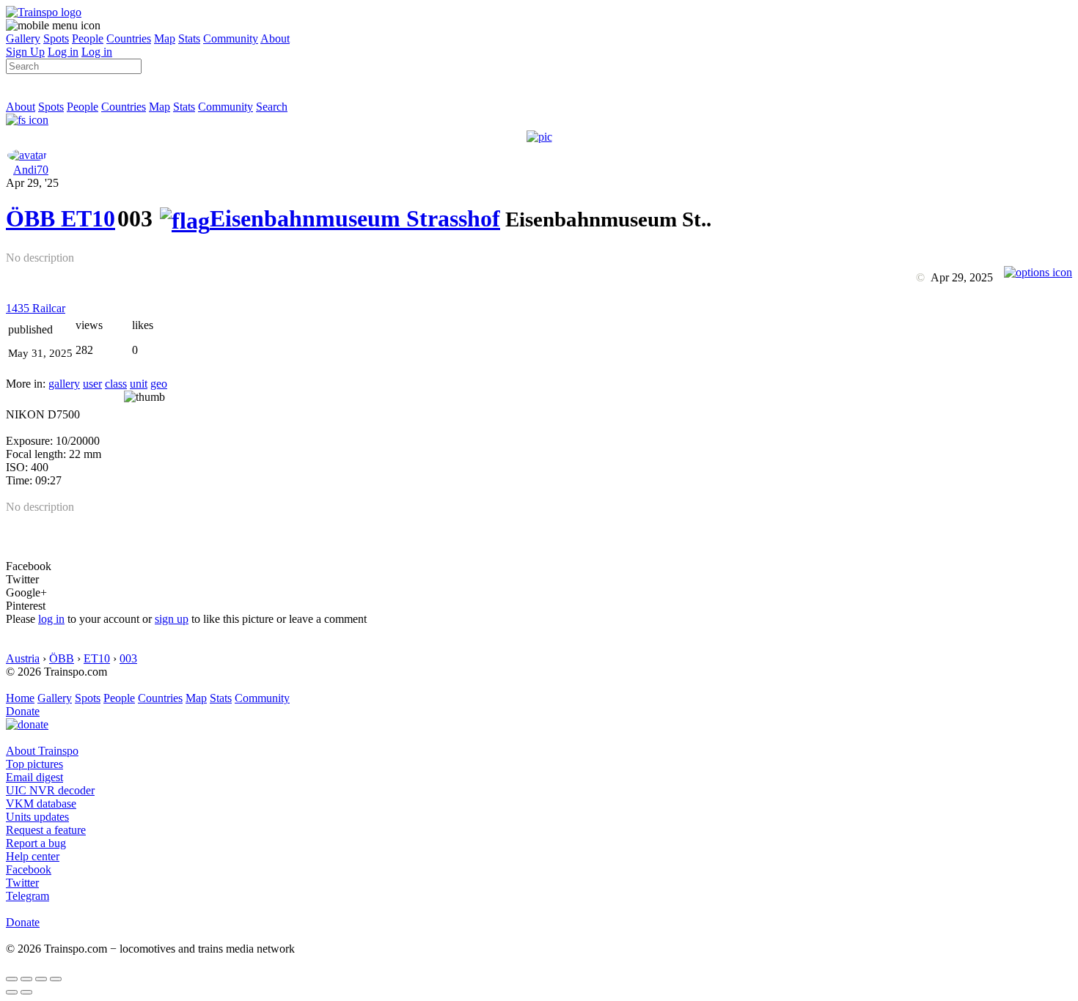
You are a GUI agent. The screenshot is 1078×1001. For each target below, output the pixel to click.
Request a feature (46, 830)
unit (138, 383)
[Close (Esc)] (12, 979)
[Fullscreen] (27, 120)
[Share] (26, 979)
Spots (56, 38)
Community (230, 38)
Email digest (34, 777)
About (275, 38)
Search (271, 106)
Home (20, 698)
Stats (189, 38)
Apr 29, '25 (32, 183)
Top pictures (34, 764)
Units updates (37, 816)
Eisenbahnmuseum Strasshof (355, 218)
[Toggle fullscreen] (41, 979)
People (87, 38)
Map (164, 38)
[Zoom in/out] (56, 979)
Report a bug (36, 843)
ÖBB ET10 (60, 218)
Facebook (28, 869)
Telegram (27, 896)
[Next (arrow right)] (26, 992)
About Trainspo (42, 751)
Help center (32, 856)
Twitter (22, 882)
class (116, 383)
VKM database (41, 803)
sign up (171, 619)
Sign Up (25, 51)
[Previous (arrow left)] (12, 992)
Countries (128, 38)
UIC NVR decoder (50, 790)
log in (51, 619)
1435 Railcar (35, 308)
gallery (64, 383)
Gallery (23, 38)
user (92, 383)
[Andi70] (27, 155)
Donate (23, 711)
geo (158, 383)
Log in (63, 51)
